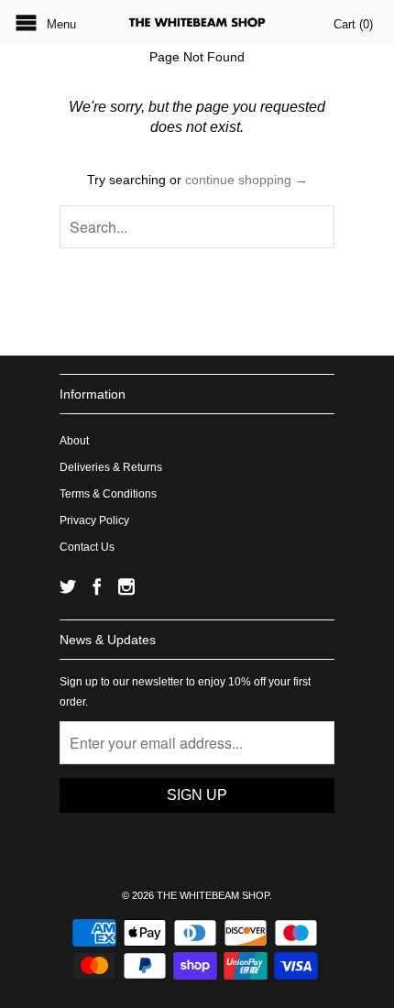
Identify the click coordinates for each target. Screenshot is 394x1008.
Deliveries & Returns (111, 467)
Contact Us (87, 547)
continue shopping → (246, 179)
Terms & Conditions (108, 494)
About (74, 440)
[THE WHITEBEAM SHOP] (197, 22)
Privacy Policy (94, 520)
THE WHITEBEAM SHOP (213, 895)
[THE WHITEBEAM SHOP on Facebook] (97, 586)
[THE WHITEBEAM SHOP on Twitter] (68, 586)
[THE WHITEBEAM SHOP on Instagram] (126, 586)
